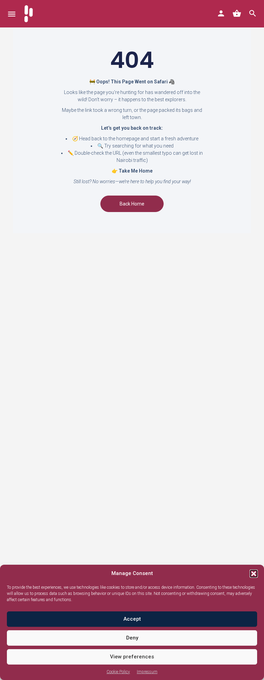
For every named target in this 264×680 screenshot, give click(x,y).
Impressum (147, 671)
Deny (132, 638)
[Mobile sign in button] (221, 13)
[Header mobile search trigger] (252, 13)
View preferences (132, 657)
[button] (253, 573)
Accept (132, 619)
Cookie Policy (118, 671)
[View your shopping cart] (236, 13)
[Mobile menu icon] (11, 14)
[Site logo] (29, 13)
